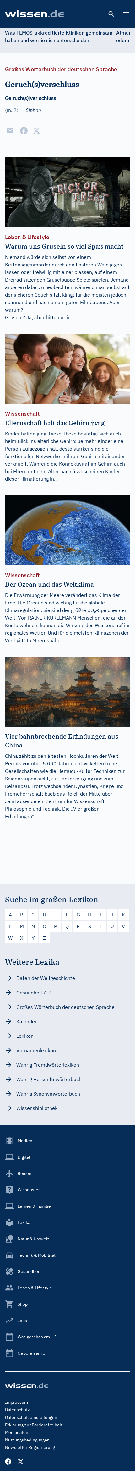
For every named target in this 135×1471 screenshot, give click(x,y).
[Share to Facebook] (24, 130)
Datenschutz (17, 1410)
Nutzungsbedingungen (27, 1440)
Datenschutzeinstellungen (31, 1417)
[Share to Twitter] (36, 130)
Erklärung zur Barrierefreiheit (33, 1425)
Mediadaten (16, 1432)
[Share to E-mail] (10, 130)
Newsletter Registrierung (30, 1447)
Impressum (16, 1402)
